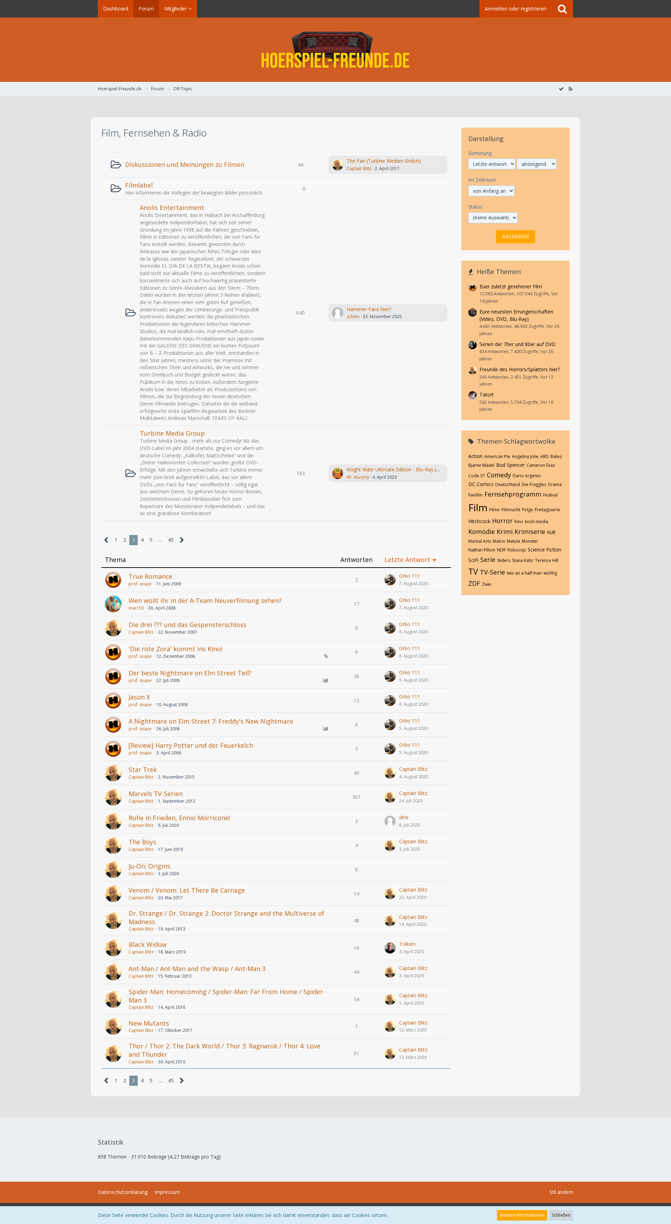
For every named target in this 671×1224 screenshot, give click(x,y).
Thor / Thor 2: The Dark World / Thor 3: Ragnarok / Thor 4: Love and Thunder (224, 1050)
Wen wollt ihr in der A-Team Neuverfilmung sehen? (205, 600)
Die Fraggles (534, 484)
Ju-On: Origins (149, 866)
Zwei (486, 584)
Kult (551, 532)
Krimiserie (529, 531)
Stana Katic (522, 560)
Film (478, 507)
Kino (518, 522)
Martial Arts (479, 541)
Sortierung (480, 153)
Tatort (486, 394)
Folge (527, 510)
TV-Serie (492, 572)
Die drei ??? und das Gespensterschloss (187, 624)
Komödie (481, 531)
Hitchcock (479, 521)
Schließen (561, 1215)
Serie (487, 559)
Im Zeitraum (482, 179)
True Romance (150, 576)
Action (475, 456)
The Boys (142, 842)
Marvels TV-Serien (156, 793)
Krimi (505, 531)
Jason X (139, 697)
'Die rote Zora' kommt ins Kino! (175, 649)
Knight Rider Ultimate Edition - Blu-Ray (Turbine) (401, 469)
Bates (556, 456)
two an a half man (524, 573)
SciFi (473, 560)
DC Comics (480, 484)
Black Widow (148, 944)
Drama (555, 484)
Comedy (499, 475)
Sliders (503, 560)
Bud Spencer (510, 465)
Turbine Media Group (172, 433)
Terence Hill (546, 560)
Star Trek (143, 769)
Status (475, 206)
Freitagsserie (547, 510)
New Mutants (149, 1023)
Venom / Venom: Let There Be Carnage (187, 890)
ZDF (474, 583)
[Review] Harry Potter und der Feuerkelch (191, 745)
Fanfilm (475, 495)
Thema (115, 560)
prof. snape (140, 584)
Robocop (516, 550)
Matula (513, 541)
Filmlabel (139, 185)
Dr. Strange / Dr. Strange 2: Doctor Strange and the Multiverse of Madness (226, 917)
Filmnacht (511, 510)
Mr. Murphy (358, 477)
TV (473, 571)
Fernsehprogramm (512, 494)
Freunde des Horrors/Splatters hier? (519, 369)
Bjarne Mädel (481, 465)
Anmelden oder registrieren (515, 8)
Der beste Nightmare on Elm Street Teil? (190, 673)
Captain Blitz (359, 168)
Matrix (499, 541)
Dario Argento (527, 476)
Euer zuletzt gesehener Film (510, 286)
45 (171, 539)
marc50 (136, 608)
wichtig (550, 573)
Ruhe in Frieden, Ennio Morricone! (179, 818)
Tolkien (407, 944)
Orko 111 (409, 575)
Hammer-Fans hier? (369, 309)
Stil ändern (561, 1192)
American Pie (497, 456)
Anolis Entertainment (172, 207)
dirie (404, 817)
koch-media (536, 522)
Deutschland (507, 484)
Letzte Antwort (407, 560)
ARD (544, 456)
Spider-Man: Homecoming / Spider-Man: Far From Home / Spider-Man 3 (227, 995)
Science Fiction (544, 549)
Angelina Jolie (525, 456)
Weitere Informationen (522, 1215)
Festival (550, 495)
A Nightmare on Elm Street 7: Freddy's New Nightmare (211, 721)
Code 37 (476, 476)
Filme (494, 510)
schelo (353, 316)
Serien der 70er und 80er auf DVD (517, 344)
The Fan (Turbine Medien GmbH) (384, 160)
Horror (502, 520)
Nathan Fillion (481, 550)
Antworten (356, 560)
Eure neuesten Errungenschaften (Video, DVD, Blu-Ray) (516, 315)
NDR (501, 550)
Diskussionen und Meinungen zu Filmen (184, 164)
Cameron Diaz (541, 465)
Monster (530, 541)
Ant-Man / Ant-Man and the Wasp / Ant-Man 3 (197, 968)
